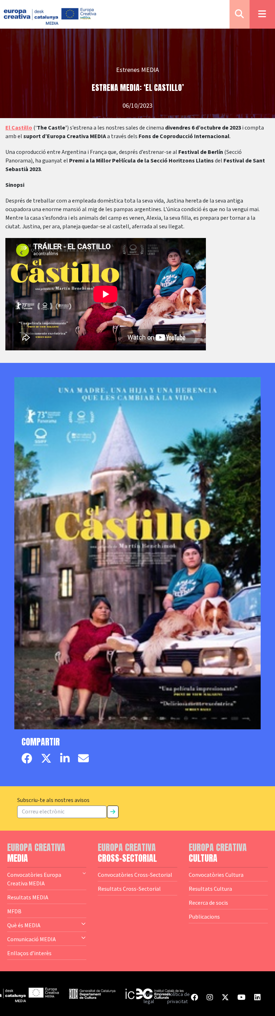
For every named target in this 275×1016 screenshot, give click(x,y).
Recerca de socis (208, 902)
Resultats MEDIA (27, 897)
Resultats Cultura (210, 888)
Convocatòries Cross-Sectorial (135, 874)
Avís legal (149, 998)
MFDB (14, 911)
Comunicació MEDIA (31, 939)
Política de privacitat (178, 998)
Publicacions (204, 916)
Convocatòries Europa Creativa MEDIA (34, 879)
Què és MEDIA (23, 925)
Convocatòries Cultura (216, 874)
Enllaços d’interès (29, 953)
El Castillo (18, 128)
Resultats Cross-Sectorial (129, 888)
